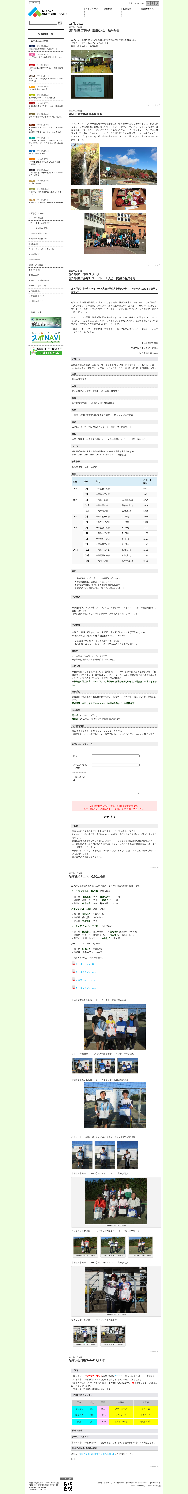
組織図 (99, 1483)
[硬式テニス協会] (32, 95)
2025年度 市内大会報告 (38, 89)
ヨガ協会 (32, 244)
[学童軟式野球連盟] (32, 200)
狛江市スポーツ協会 (37, 280)
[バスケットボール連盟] (32, 159)
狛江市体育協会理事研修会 (85, 114)
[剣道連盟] (32, 46)
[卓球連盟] (32, 65)
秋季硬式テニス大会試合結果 (87, 876)
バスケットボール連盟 (38, 223)
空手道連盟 (33, 291)
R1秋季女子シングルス (86, 988)
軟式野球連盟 (34, 296)
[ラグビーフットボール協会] (32, 103)
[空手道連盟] (32, 170)
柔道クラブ (33, 270)
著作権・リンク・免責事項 (114, 1483)
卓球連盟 (32, 260)
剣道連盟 (32, 254)
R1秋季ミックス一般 (85, 964)
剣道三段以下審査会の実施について (43, 49)
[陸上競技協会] (32, 125)
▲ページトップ (154, 105)
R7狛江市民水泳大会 (37, 154)
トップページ (91, 9)
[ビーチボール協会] (32, 87)
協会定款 (127, 9)
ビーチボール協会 (36, 239)
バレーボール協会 (36, 233)
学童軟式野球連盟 (36, 265)
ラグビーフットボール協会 (39, 249)
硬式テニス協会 (35, 286)
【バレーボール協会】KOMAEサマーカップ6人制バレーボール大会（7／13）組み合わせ (46, 143)
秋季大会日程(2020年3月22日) (88, 1360)
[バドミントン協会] (32, 54)
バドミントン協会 (36, 228)
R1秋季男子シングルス (86, 972)
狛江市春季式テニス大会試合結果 (42, 98)
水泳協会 (32, 275)
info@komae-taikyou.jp (37, 1490)
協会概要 (108, 9)
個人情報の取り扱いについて (137, 1483)
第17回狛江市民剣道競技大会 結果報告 (94, 30)
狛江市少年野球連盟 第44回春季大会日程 (46, 203)
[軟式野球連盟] (32, 76)
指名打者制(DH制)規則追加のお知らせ (97, 1454)
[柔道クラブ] (32, 189)
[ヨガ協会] (32, 181)
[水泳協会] (32, 151)
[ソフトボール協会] (32, 114)
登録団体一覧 (147, 9)
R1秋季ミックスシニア (86, 980)
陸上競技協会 (34, 301)
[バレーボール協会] (32, 138)
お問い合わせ (155, 1483)
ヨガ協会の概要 (35, 183)
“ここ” (118, 1376)
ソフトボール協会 (36, 218)
